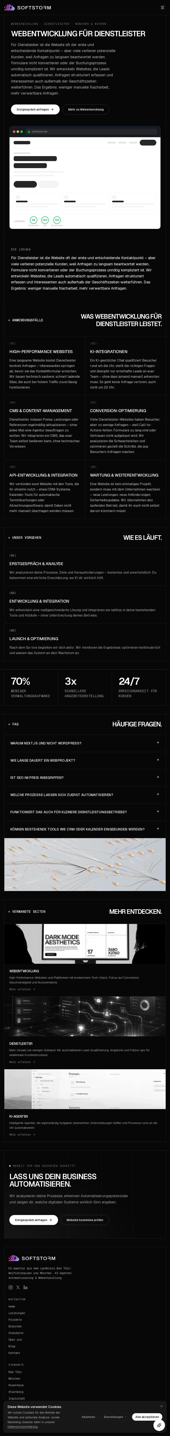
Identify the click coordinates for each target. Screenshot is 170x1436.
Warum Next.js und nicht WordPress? (45, 743)
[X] (18, 1287)
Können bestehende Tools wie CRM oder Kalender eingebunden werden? (77, 829)
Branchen (15, 1326)
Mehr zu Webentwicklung (86, 109)
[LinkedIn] (25, 1287)
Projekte (15, 1320)
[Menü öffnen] (162, 7)
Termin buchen (94, 1395)
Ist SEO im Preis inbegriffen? (37, 778)
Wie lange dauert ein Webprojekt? (42, 760)
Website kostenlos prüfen (85, 1220)
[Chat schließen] (159, 1425)
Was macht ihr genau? (98, 1379)
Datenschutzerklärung (23, 1427)
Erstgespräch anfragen (33, 109)
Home (11, 1306)
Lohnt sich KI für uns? (97, 1387)
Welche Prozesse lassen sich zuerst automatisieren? (61, 795)
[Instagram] (10, 1287)
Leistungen (16, 1313)
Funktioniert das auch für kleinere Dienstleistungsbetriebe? (68, 812)
